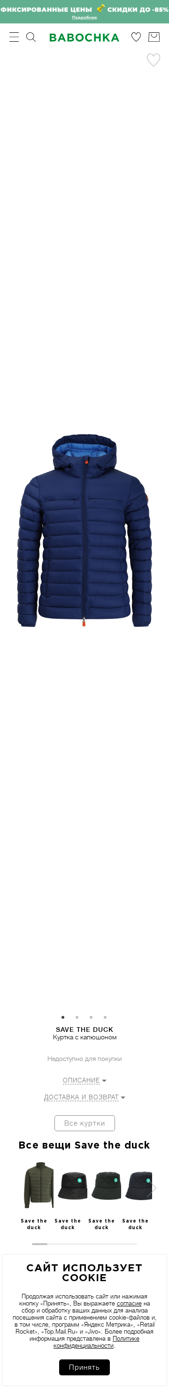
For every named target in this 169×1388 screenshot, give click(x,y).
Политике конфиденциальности (96, 1342)
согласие (129, 1303)
